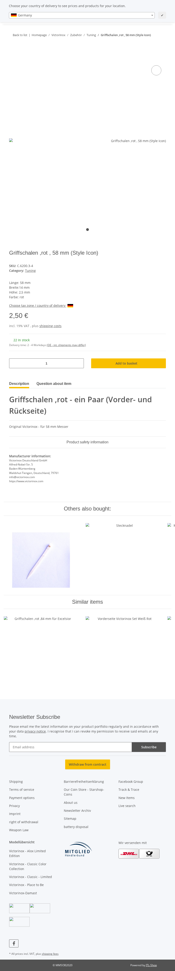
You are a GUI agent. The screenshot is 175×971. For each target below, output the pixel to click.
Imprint (15, 814)
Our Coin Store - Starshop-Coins (84, 791)
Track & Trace (128, 789)
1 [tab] (87, 229)
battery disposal (76, 827)
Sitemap (70, 818)
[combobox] (82, 15)
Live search (127, 806)
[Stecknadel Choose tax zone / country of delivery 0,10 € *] (123, 555)
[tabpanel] (87, 141)
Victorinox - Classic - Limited (30, 877)
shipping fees (50, 954)
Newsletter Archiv (77, 810)
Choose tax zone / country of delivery (37, 305)
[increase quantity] (79, 363)
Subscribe (149, 747)
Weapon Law (18, 830)
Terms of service (21, 789)
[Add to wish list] (156, 70)
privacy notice (35, 731)
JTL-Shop (151, 965)
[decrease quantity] (14, 363)
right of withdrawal (23, 822)
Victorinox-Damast (23, 893)
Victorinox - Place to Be (26, 885)
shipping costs (50, 326)
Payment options (22, 798)
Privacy (14, 806)
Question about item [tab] (53, 384)
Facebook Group (130, 781)
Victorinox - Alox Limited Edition (27, 853)
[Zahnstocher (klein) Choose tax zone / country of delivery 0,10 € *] (41, 555)
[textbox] (81, 15)
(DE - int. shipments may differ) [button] (66, 345)
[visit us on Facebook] (13, 943)
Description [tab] (19, 384)
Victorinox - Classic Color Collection (27, 866)
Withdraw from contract (87, 764)
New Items (126, 798)
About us (70, 802)
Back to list (20, 35)
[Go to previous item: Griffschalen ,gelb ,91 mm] (151, 44)
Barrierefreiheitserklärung (84, 781)
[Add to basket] (12, 59)
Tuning (30, 270)
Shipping (16, 781)
